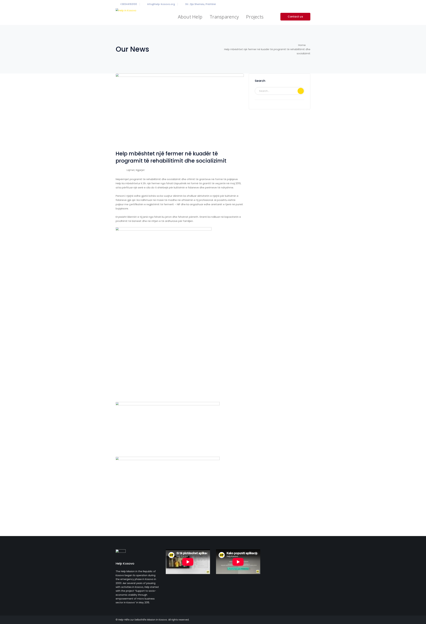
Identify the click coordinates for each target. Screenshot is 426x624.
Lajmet (131, 170)
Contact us (295, 16)
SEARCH (301, 91)
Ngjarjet (140, 170)
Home (302, 45)
